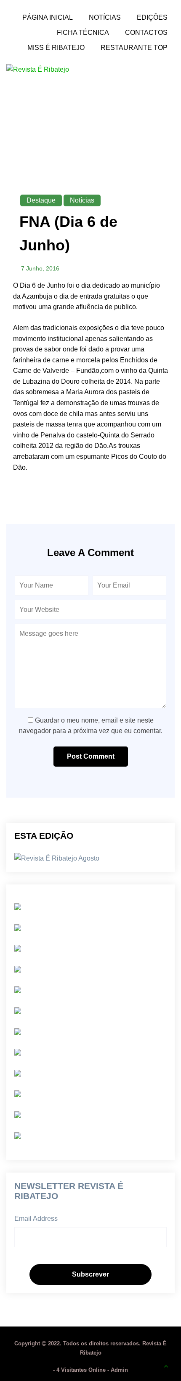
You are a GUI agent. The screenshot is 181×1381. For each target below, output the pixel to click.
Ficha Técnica (83, 32)
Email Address (36, 1218)
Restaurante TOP (134, 47)
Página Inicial (47, 17)
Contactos (146, 32)
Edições (152, 17)
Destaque (41, 200)
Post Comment (90, 756)
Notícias (105, 17)
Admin (119, 1370)
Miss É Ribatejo (56, 47)
